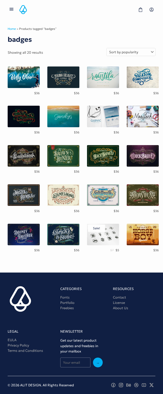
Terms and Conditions (25, 350)
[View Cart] (140, 9)
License (119, 302)
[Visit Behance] (128, 385)
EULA (12, 340)
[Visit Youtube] (144, 385)
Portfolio (67, 302)
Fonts (65, 297)
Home (12, 29)
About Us (120, 308)
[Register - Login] (151, 9)
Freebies (67, 308)
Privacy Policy (18, 345)
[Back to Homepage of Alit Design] (76, 9)
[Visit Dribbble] (136, 385)
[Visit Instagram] (121, 385)
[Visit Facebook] (113, 385)
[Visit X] (151, 385)
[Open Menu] (11, 9)
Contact (119, 297)
